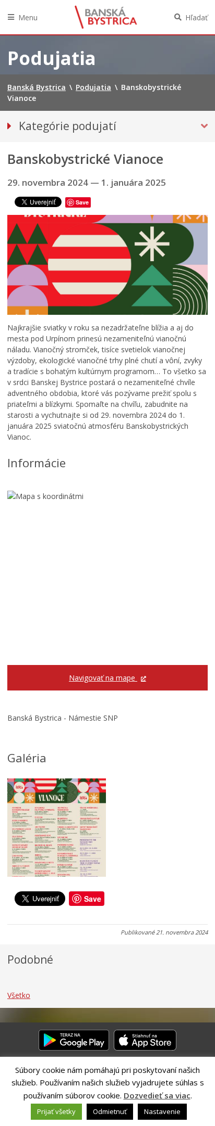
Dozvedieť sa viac (157, 1095)
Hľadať (196, 17)
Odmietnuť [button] (110, 1111)
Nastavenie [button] (162, 1111)
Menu (28, 17)
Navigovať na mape (103, 678)
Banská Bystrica (106, 17)
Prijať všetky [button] (56, 1111)
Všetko (18, 995)
